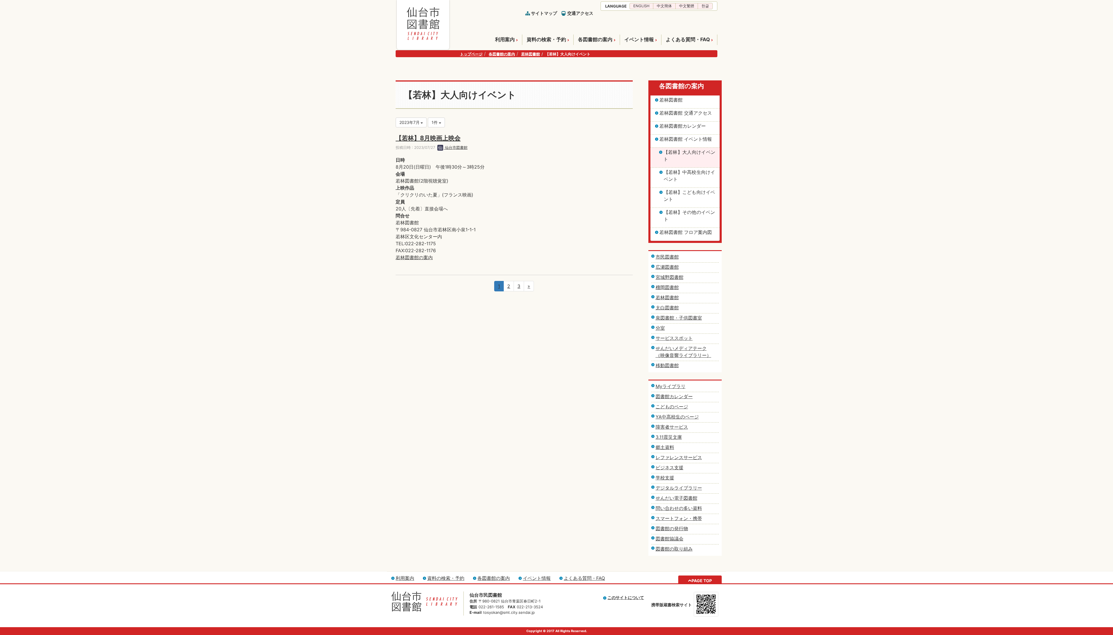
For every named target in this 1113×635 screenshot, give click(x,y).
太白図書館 (667, 308)
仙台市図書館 (456, 147)
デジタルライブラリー (679, 488)
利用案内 (505, 39)
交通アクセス (580, 13)
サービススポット (674, 338)
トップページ (471, 54)
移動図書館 (667, 365)
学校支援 (665, 478)
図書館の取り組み (674, 549)
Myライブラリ (670, 386)
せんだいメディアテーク (681, 348)
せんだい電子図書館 (676, 498)
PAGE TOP (702, 580)
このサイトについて (626, 597)
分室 (660, 328)
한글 (705, 5)
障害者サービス (672, 427)
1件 (435, 122)
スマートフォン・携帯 (679, 518)
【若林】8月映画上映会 (428, 138)
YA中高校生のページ (677, 417)
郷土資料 (665, 447)
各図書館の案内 (595, 39)
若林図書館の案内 (414, 257)
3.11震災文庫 (669, 437)
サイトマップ (544, 13)
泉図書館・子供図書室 (679, 318)
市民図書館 (667, 257)
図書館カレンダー (674, 396)
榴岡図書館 (667, 287)
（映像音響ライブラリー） (683, 355)
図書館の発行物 (672, 528)
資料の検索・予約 (546, 39)
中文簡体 (664, 5)
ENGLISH (641, 5)
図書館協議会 (669, 539)
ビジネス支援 (669, 467)
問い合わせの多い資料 (679, 508)
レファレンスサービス (679, 457)
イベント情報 (639, 39)
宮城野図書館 (669, 277)
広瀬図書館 (667, 267)
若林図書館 (530, 54)
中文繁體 (686, 5)
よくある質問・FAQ (688, 39)
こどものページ (672, 406)
